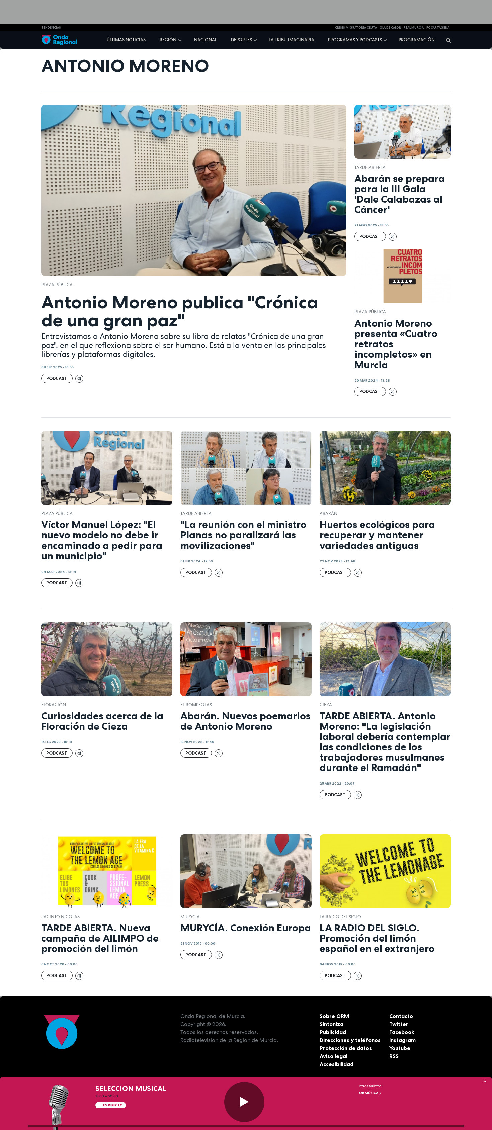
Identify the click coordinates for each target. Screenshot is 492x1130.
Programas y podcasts (355, 40)
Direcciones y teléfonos (350, 1040)
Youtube (399, 1048)
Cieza (326, 705)
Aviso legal (333, 1056)
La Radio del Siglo (340, 917)
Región (168, 40)
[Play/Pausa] (244, 1102)
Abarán (328, 513)
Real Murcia (414, 28)
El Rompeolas (196, 705)
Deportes (241, 40)
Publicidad (333, 1032)
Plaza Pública (57, 285)
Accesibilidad (336, 1064)
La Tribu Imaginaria (291, 40)
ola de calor (390, 28)
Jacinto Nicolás (60, 917)
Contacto (401, 1016)
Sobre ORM (334, 1016)
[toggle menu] (180, 40)
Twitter (398, 1024)
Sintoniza (331, 1024)
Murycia (190, 917)
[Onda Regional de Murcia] (59, 40)
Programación (417, 40)
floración (53, 705)
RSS (394, 1056)
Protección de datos (346, 1048)
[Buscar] (446, 40)
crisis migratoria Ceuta (356, 28)
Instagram (402, 1040)
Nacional (205, 40)
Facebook (401, 1032)
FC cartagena (437, 28)
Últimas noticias (126, 40)
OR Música (369, 1093)
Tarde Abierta (370, 167)
